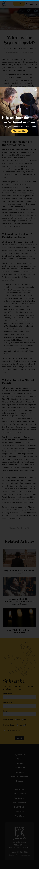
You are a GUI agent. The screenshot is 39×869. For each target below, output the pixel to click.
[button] (19, 434)
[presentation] (19, 111)
